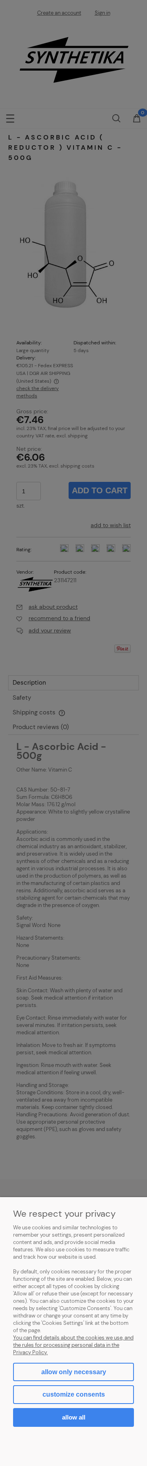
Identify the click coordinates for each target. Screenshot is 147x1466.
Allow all (73, 1417)
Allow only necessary (73, 1371)
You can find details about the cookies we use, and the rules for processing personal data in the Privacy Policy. (73, 1345)
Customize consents (73, 1394)
